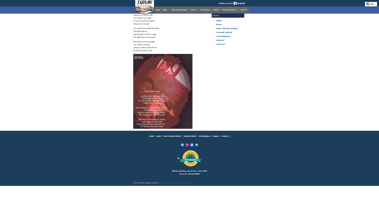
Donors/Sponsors (229, 10)
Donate (216, 10)
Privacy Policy (163, 183)
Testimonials (205, 10)
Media (193, 10)
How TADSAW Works (179, 10)
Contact (243, 10)
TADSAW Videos (224, 32)
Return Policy (173, 183)
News (165, 10)
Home (158, 10)
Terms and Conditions (186, 183)
